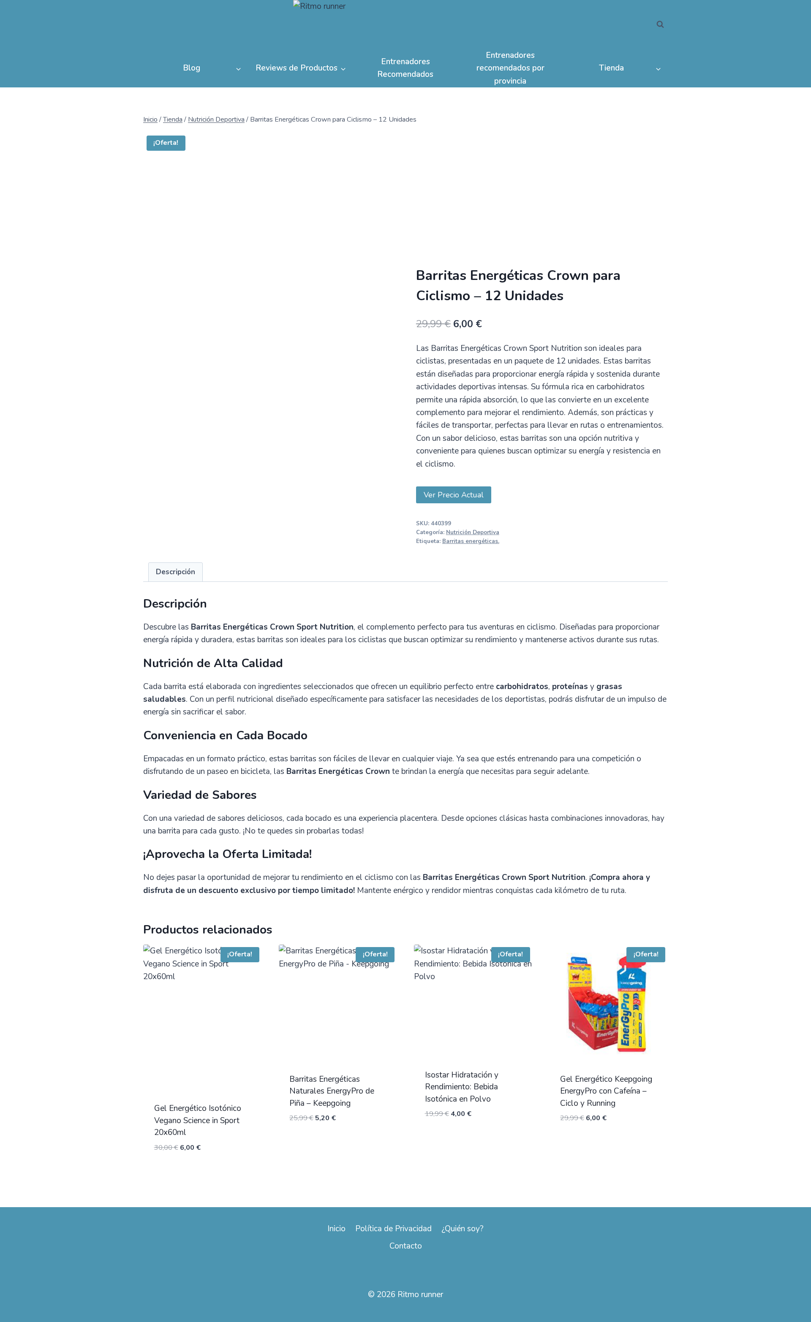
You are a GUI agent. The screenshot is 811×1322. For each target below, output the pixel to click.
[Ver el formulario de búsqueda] (660, 24)
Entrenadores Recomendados (405, 68)
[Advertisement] (542, 203)
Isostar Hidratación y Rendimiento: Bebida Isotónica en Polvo (461, 1087)
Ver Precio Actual (454, 495)
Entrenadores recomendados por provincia (510, 68)
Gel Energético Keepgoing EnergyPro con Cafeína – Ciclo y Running (606, 1091)
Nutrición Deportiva (472, 532)
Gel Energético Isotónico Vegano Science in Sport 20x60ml (197, 1120)
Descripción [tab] (175, 572)
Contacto (405, 1246)
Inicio (336, 1228)
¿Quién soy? (462, 1228)
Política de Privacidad (393, 1228)
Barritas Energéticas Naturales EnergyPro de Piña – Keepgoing (331, 1091)
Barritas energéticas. (470, 541)
